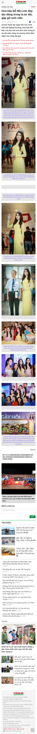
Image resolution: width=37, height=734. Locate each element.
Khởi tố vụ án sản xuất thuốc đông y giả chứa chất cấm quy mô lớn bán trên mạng (18, 649)
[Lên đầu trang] (32, 730)
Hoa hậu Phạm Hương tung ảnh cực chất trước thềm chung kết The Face (17, 53)
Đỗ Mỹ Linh (9, 457)
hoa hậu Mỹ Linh (15, 455)
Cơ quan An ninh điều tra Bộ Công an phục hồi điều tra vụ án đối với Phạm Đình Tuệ (24, 681)
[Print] (34, 21)
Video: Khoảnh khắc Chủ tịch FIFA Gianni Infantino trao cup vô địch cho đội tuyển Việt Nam (18, 499)
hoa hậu (27, 457)
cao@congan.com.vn (13, 723)
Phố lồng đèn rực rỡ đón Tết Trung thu (17, 569)
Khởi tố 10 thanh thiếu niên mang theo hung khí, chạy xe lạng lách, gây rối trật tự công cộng (24, 669)
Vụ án (4, 621)
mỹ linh (10, 459)
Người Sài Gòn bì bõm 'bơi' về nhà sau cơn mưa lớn (25, 530)
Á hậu (28, 455)
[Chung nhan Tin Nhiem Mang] (12, 731)
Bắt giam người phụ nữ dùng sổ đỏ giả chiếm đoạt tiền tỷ (24, 659)
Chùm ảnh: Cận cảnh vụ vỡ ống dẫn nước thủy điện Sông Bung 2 (25, 550)
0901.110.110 (20, 729)
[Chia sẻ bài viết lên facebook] (30, 21)
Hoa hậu (23, 455)
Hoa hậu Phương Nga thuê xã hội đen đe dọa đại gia (18, 40)
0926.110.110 (12, 729)
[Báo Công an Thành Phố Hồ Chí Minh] (21, 2)
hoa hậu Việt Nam (19, 457)
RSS (34, 6)
